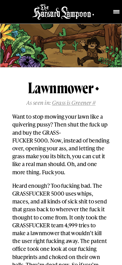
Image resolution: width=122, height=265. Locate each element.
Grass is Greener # (74, 102)
